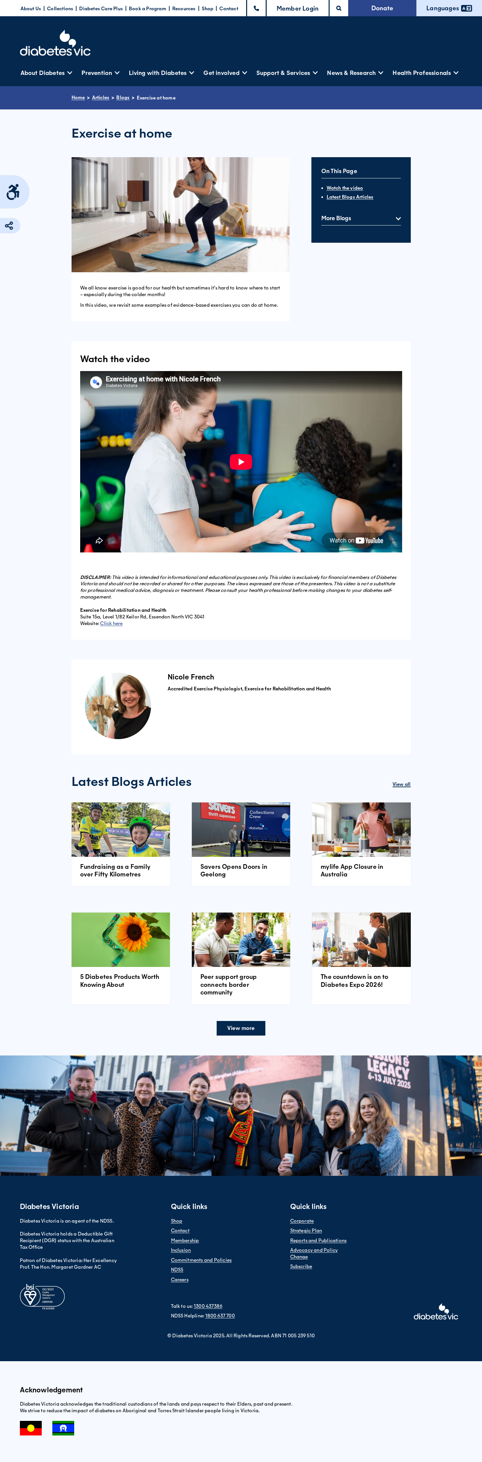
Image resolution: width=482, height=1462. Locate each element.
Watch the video (345, 188)
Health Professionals (422, 72)
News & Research (351, 72)
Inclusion (181, 1250)
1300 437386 (208, 1306)
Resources (184, 8)
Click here (111, 623)
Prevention (96, 72)
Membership (185, 1240)
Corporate (302, 1221)
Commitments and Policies (201, 1260)
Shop (208, 8)
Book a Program (147, 8)
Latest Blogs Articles (350, 197)
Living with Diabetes (158, 72)
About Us (31, 8)
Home (78, 97)
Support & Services (283, 72)
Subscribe (301, 1266)
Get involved (221, 72)
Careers (179, 1280)
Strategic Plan (306, 1231)
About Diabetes (43, 72)
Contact (228, 8)
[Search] (339, 8)
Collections (60, 8)
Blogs (123, 97)
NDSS (177, 1270)
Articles (101, 97)
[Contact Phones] (256, 8)
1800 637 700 (220, 1316)
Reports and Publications (318, 1240)
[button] (298, 8)
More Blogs (336, 218)
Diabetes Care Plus (101, 8)
